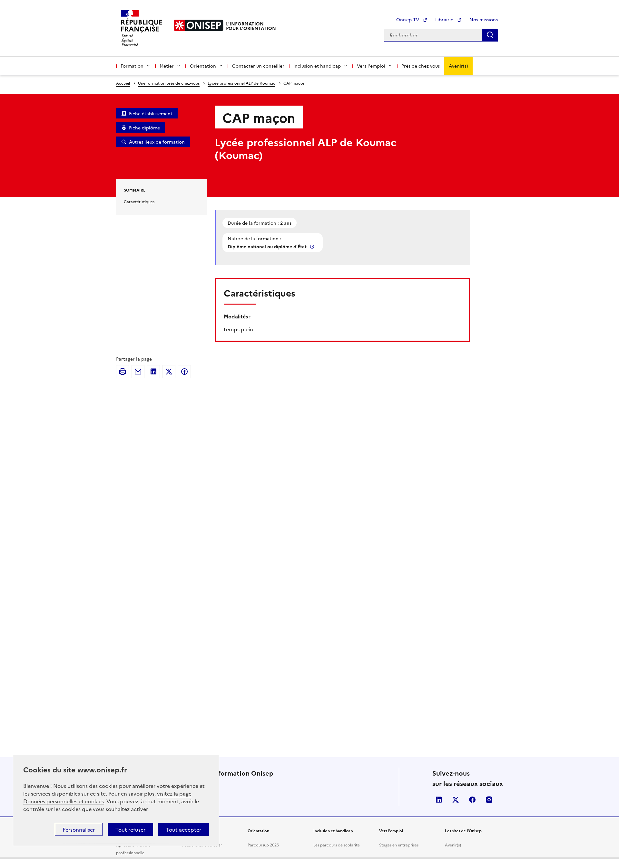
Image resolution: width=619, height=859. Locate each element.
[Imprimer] (122, 371)
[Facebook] (184, 371)
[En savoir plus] (313, 246)
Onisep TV (408, 19)
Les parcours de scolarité (336, 844)
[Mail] (138, 371)
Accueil (123, 83)
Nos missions (483, 19)
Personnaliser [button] (79, 829)
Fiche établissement (150, 113)
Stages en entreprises (398, 844)
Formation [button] (132, 65)
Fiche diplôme (144, 127)
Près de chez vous (420, 65)
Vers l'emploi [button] (371, 65)
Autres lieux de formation (157, 141)
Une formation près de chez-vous (169, 83)
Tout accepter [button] (183, 829)
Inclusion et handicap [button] (317, 65)
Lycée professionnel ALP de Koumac (241, 83)
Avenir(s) (458, 65)
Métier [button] (167, 65)
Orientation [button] (203, 65)
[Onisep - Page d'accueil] (198, 25)
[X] (168, 371)
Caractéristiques (139, 201)
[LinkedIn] (153, 371)
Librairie (445, 19)
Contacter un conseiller (258, 65)
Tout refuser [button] (130, 829)
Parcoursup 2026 (263, 844)
